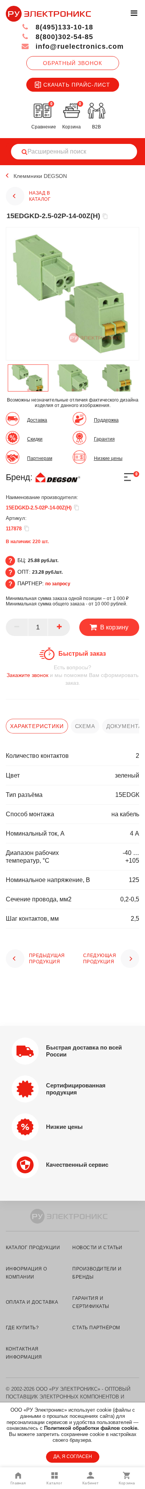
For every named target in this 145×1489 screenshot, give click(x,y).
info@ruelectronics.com (78, 46)
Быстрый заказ (82, 653)
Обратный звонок (72, 63)
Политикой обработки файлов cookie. (91, 1428)
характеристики (37, 726)
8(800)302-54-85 (63, 37)
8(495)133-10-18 (63, 27)
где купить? (22, 1327)
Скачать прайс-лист (76, 85)
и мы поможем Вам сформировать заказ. (72, 675)
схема (85, 726)
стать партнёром (96, 1327)
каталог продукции (33, 1247)
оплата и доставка (32, 1302)
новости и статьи (97, 1247)
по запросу (57, 583)
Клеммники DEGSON (40, 176)
